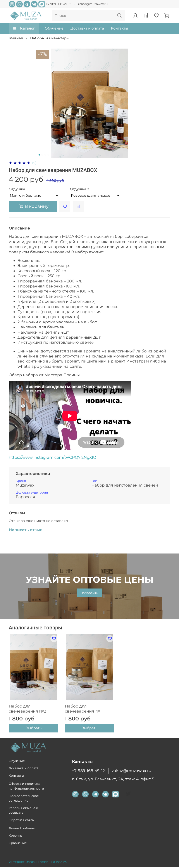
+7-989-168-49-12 (58, 4)
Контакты (119, 28)
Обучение (54, 28)
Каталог (27, 28)
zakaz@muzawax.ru (93, 4)
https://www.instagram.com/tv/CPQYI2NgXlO (52, 457)
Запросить (89, 593)
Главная (16, 38)
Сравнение (18, 843)
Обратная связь (21, 820)
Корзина (15, 835)
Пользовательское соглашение (24, 798)
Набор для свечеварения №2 (27, 709)
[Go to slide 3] (45, 155)
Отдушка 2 (79, 189)
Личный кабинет (22, 828)
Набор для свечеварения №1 (83, 709)
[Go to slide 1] (39, 155)
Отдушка (17, 189)
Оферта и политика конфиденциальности (26, 786)
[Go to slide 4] (48, 155)
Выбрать (33, 728)
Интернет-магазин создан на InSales (38, 862)
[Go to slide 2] (42, 155)
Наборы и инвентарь (49, 38)
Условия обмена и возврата (23, 810)
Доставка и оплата (87, 28)
